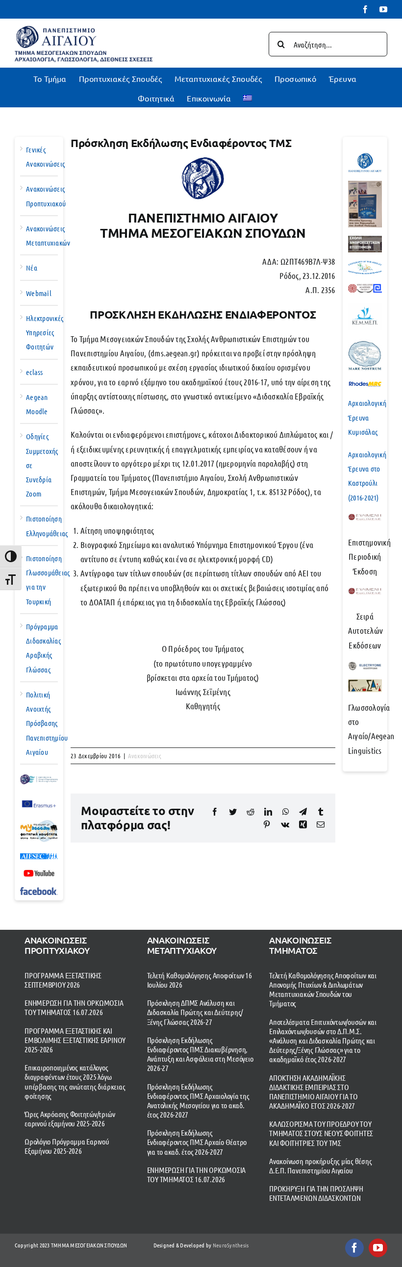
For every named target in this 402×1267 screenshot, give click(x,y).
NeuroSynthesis (231, 1245)
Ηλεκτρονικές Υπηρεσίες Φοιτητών (44, 332)
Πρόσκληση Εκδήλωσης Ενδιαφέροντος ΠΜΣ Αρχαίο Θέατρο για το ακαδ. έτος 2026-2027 (197, 1142)
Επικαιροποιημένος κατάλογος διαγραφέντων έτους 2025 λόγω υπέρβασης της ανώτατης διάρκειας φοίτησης (75, 1081)
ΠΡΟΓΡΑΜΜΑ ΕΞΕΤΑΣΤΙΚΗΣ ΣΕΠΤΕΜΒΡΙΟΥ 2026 (63, 979)
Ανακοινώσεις (144, 755)
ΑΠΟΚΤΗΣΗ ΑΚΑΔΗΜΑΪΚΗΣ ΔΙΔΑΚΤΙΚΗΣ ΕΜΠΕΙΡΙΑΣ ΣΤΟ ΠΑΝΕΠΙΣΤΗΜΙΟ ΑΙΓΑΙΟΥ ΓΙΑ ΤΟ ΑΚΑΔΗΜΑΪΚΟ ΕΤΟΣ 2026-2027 (313, 1092)
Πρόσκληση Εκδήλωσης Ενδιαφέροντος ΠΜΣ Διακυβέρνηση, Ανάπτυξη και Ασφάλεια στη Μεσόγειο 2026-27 (200, 1054)
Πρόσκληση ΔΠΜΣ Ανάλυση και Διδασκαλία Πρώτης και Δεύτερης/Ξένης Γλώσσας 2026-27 (195, 1012)
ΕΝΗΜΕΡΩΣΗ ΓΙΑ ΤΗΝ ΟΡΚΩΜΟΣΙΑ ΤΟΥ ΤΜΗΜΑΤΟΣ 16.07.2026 (74, 1007)
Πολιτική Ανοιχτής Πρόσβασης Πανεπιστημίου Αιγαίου (47, 723)
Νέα (31, 267)
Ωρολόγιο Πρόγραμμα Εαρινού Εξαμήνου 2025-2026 (67, 1146)
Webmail (38, 293)
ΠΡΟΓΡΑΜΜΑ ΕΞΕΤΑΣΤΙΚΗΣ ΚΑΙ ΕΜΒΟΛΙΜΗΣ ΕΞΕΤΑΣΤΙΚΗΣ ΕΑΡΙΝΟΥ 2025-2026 (75, 1040)
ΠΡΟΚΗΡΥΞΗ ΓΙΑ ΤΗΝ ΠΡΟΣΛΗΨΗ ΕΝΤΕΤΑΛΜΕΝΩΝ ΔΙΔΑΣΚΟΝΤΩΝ (316, 1193)
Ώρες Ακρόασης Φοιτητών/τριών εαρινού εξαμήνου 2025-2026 (70, 1118)
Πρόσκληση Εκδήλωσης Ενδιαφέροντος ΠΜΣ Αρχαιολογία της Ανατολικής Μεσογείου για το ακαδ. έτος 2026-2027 (198, 1100)
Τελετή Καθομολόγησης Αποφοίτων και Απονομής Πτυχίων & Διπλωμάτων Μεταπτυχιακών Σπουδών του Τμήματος (323, 989)
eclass (34, 372)
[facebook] (354, 1248)
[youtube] (378, 1248)
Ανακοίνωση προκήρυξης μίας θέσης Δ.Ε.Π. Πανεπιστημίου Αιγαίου (320, 1165)
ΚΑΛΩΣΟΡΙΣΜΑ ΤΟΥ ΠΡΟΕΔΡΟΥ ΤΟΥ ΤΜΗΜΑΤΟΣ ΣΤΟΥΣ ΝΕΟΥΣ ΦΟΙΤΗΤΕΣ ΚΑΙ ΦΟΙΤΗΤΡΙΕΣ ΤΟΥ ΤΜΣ (321, 1133)
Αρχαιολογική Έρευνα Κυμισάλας (367, 417)
